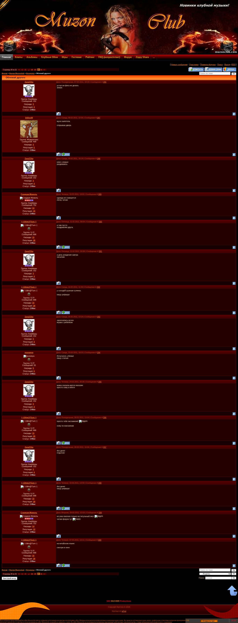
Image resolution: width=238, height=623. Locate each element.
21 (41, 70)
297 (104, 447)
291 (100, 251)
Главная (6, 57)
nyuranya (29, 352)
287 (98, 118)
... (154, 57)
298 (99, 483)
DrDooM (29, 118)
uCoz (124, 611)
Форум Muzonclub (16, 73)
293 (98, 317)
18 (32, 70)
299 (100, 513)
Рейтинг (90, 57)
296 (104, 417)
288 (98, 158)
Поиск (220, 64)
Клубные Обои (49, 57)
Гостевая (77, 57)
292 (98, 287)
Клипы (18, 57)
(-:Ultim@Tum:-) (28, 222)
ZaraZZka (29, 82)
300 (99, 540)
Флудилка (30, 73)
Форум (128, 57)
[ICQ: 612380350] (65, 247)
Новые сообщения (179, 64)
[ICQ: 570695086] (65, 154)
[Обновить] (187, 621)
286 (104, 82)
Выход (227, 64)
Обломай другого (43, 73)
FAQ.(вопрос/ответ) (109, 57)
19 (35, 70)
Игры (65, 57)
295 (99, 382)
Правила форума (208, 64)
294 (98, 352)
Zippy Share (142, 57)
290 (100, 222)
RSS (233, 64)
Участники (193, 64)
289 (99, 194)
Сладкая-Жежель (29, 194)
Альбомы (31, 57)
